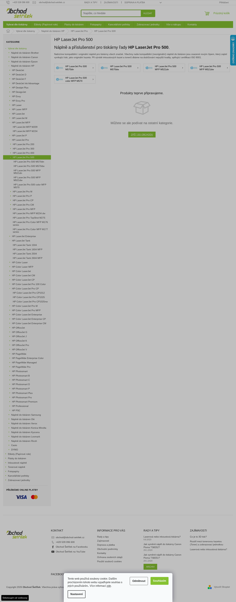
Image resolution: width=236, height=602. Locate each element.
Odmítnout (138, 581)
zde (109, 585)
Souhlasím (159, 580)
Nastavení (76, 594)
